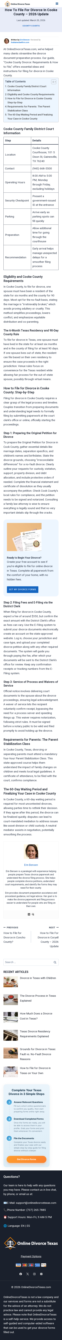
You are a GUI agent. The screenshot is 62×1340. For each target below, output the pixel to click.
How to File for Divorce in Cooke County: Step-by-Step (29, 100)
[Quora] (33, 914)
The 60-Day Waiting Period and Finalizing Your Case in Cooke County (30, 116)
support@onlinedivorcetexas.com (36, 1202)
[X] (27, 1273)
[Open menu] (57, 3)
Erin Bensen (25, 40)
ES (28, 1225)
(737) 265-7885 (36, 1210)
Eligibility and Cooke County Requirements (31, 94)
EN (23, 1225)
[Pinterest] (41, 1273)
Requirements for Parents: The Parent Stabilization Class (28, 108)
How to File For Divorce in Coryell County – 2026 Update (48, 937)
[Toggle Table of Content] (52, 81)
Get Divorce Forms (26, 1159)
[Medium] (29, 914)
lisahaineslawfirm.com (20, 42)
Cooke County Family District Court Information (26, 88)
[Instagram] (34, 1273)
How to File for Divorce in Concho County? (14, 935)
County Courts (31, 26)
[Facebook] (20, 1273)
